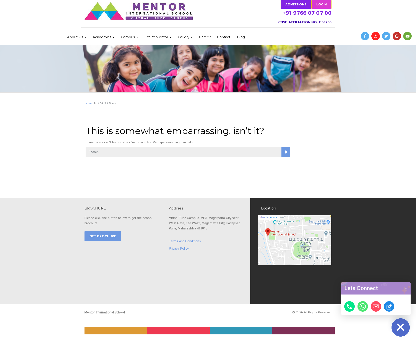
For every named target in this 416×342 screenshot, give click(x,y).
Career (205, 37)
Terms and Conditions (185, 241)
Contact (224, 37)
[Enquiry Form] (389, 306)
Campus (128, 37)
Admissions (296, 4)
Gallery (183, 37)
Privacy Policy (179, 248)
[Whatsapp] (363, 306)
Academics (102, 37)
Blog (241, 37)
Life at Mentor (156, 37)
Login (321, 4)
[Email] (376, 306)
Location (268, 208)
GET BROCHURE (102, 236)
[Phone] (349, 306)
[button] (406, 288)
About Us (75, 37)
